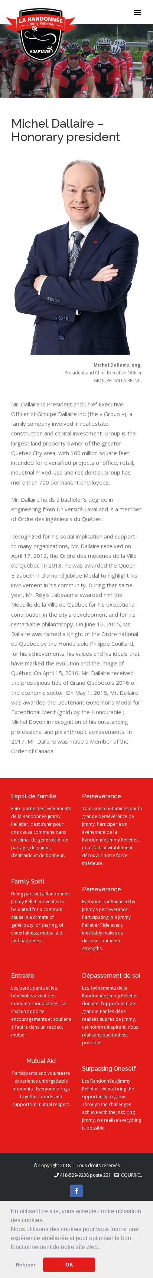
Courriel (130, 1175)
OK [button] (69, 1265)
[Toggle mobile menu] (138, 12)
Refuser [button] (25, 1265)
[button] (102, 1247)
